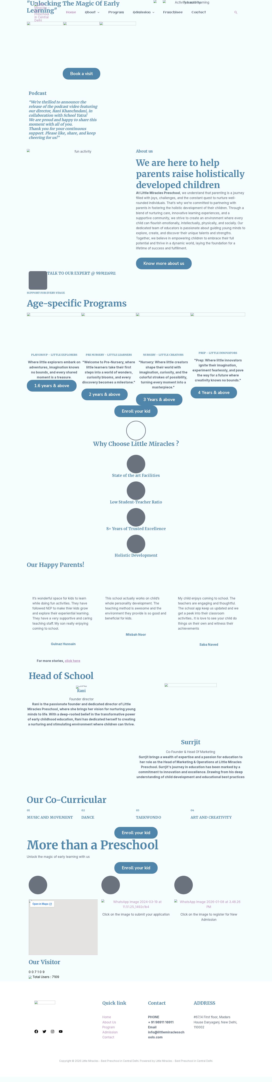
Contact (199, 12)
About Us (109, 1022)
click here (72, 661)
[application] (97, 12)
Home (71, 12)
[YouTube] (61, 1031)
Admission (142, 12)
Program (116, 12)
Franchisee (173, 12)
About (90, 12)
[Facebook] (36, 1031)
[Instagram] (52, 1031)
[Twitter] (44, 1031)
